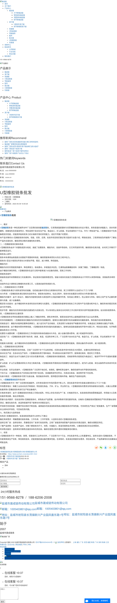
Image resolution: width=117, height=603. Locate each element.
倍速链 (11, 29)
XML (29, 544)
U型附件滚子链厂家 (13, 458)
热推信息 (3, 544)
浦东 (78, 542)
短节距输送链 (18, 19)
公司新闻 (12, 49)
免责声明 (60, 542)
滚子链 (11, 22)
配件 (10, 35)
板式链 (11, 38)
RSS (25, 544)
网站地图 (19, 544)
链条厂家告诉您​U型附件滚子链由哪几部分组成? (22, 146)
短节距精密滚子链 (20, 26)
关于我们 (8, 6)
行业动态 (12, 51)
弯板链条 (12, 33)
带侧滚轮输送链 (19, 15)
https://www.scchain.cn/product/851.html (22, 454)
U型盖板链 (13, 31)
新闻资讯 (8, 47)
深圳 (100, 542)
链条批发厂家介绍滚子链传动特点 (17, 151)
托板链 (11, 42)
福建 (89, 542)
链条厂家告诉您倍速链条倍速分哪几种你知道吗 (21, 142)
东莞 (85, 542)
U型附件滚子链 (19, 24)
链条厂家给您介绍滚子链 (13, 148)
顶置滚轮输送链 (19, 17)
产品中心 (8, 8)
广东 (81, 542)
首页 (6, 4)
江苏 (107, 542)
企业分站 (11, 544)
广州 (96, 542)
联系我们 (8, 56)
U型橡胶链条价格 (18, 451)
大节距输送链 (18, 13)
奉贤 (92, 542)
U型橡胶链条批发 (6, 451)
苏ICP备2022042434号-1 (45, 542)
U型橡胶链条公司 (31, 451)
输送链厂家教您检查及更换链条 (16, 144)
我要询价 (3, 209)
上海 (74, 542)
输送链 (11, 10)
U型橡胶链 (13, 40)
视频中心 (8, 45)
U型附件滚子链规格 (13, 456)
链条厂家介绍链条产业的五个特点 (17, 153)
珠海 (103, 542)
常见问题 (12, 54)
